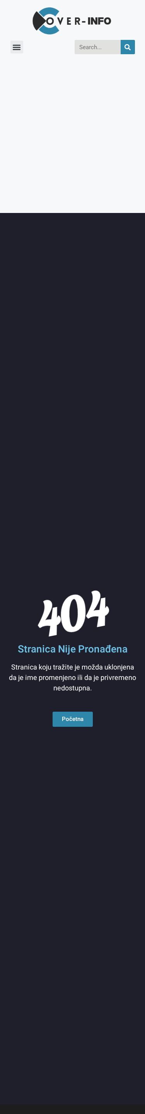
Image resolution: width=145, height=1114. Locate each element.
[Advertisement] (72, 136)
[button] (16, 47)
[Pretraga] (128, 47)
